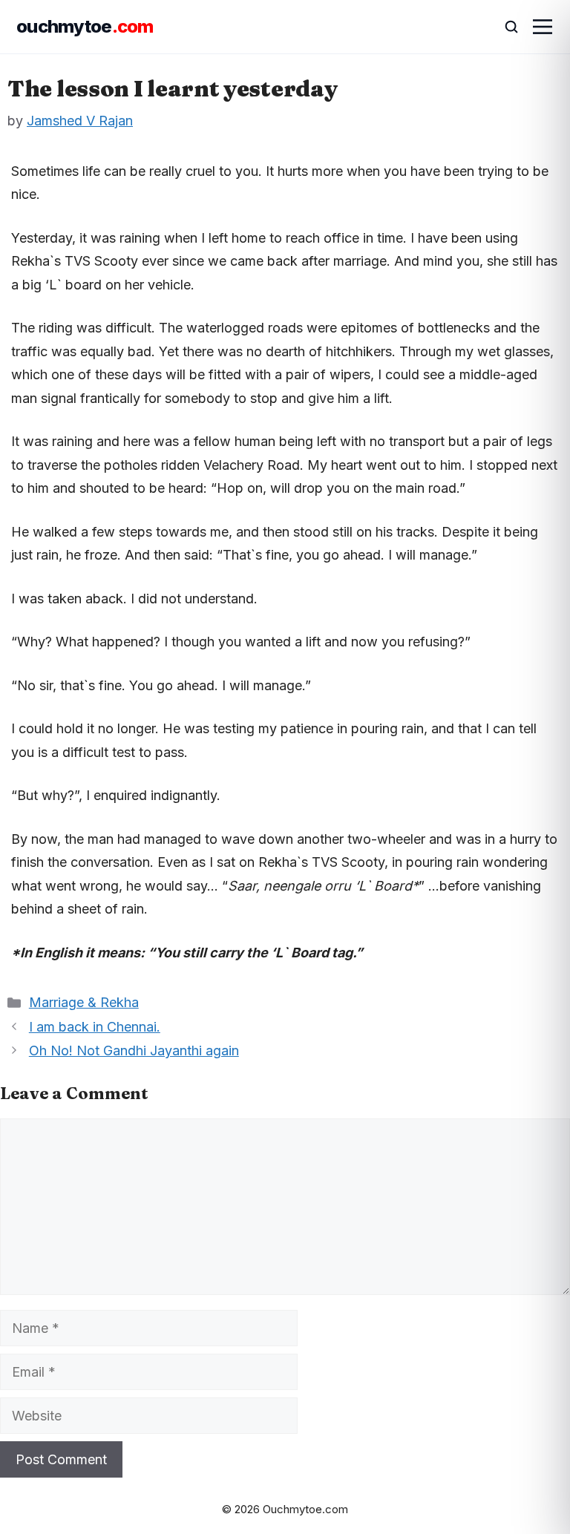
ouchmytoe (85, 26)
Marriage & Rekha (84, 1002)
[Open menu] (542, 26)
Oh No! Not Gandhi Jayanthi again (134, 1050)
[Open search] (504, 26)
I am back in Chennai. (94, 1027)
